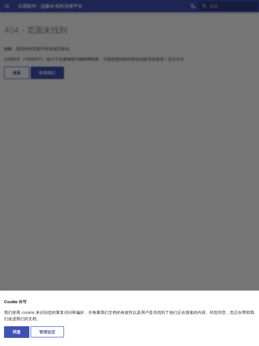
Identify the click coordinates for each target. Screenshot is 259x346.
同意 (17, 331)
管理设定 (47, 331)
